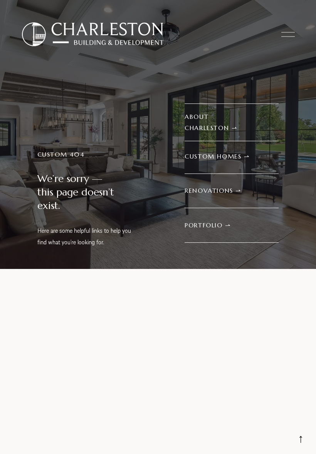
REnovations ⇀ (213, 190)
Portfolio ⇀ (208, 225)
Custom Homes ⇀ (217, 156)
